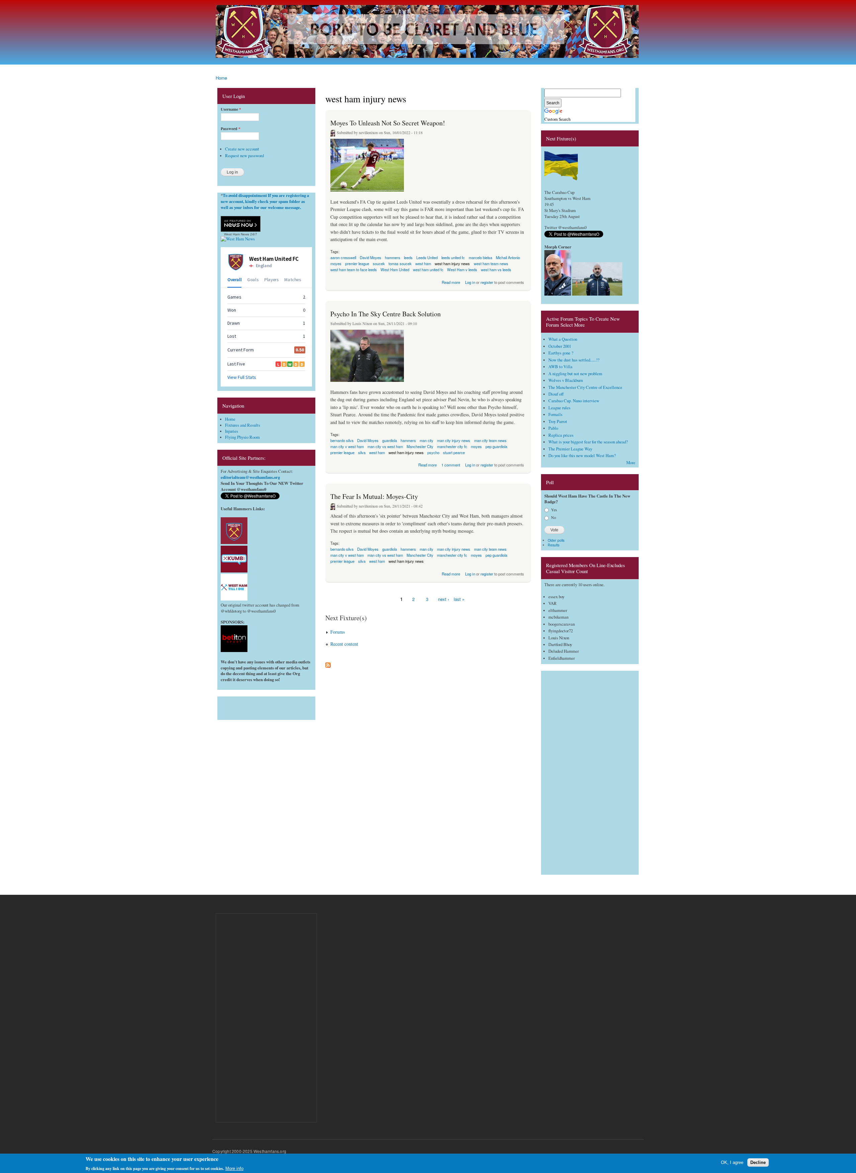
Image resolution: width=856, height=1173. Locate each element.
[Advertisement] (266, 707)
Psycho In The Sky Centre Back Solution (385, 313)
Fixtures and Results (242, 425)
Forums (337, 632)
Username (231, 109)
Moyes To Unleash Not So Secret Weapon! (387, 122)
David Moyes (370, 257)
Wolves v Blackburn (565, 380)
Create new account (242, 149)
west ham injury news (406, 452)
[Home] (428, 32)
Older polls (556, 540)
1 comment (450, 464)
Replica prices (560, 435)
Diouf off (556, 394)
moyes (476, 446)
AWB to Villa (560, 366)
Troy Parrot (557, 421)
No (553, 517)
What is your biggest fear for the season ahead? (588, 442)
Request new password (244, 155)
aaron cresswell (343, 257)
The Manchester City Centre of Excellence (585, 387)
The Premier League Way (570, 449)
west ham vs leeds (496, 269)
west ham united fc (428, 269)
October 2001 (559, 346)
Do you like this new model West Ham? (582, 455)
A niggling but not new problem (575, 374)
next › (443, 599)
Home (221, 78)
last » (459, 599)
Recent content (344, 644)
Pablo (553, 428)
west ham (377, 452)
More (630, 462)
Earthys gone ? (560, 353)
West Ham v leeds (462, 269)
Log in (470, 282)
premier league (342, 452)
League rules (559, 408)
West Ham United (395, 269)
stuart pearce (454, 452)
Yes (554, 509)
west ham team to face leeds (353, 269)
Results (553, 544)
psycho (433, 452)
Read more (451, 282)
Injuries (231, 431)
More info (234, 1168)
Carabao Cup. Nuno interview (573, 401)
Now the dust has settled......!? (574, 360)
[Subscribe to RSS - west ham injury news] (328, 663)
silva (361, 452)
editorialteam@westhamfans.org (250, 477)
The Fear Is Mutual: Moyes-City (374, 496)
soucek (379, 263)
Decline (758, 1162)
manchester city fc (452, 555)
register (486, 282)
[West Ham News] (238, 239)
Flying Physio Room (242, 437)
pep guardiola (496, 446)
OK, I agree (732, 1162)
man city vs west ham (385, 446)
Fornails (555, 414)
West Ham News (236, 234)
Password (230, 128)
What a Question (562, 339)
